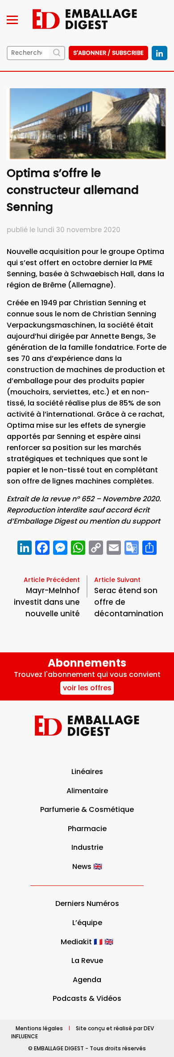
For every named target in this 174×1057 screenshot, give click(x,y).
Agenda (87, 980)
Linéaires (87, 771)
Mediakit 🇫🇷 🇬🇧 (87, 942)
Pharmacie (87, 828)
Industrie (87, 847)
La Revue (87, 960)
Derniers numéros (87, 903)
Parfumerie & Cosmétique (87, 809)
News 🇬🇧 (87, 866)
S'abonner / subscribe (108, 53)
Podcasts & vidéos (87, 998)
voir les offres (87, 688)
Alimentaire (87, 791)
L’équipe (87, 923)
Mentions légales (39, 1028)
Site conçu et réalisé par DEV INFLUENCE (82, 1032)
